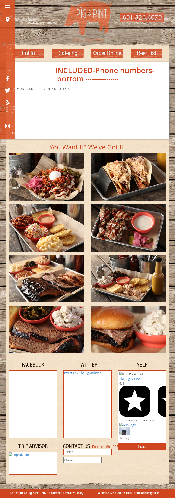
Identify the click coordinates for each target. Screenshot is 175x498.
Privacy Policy (74, 493)
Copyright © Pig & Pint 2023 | (30, 493)
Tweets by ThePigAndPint (82, 373)
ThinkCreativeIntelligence (142, 493)
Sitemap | (57, 493)
